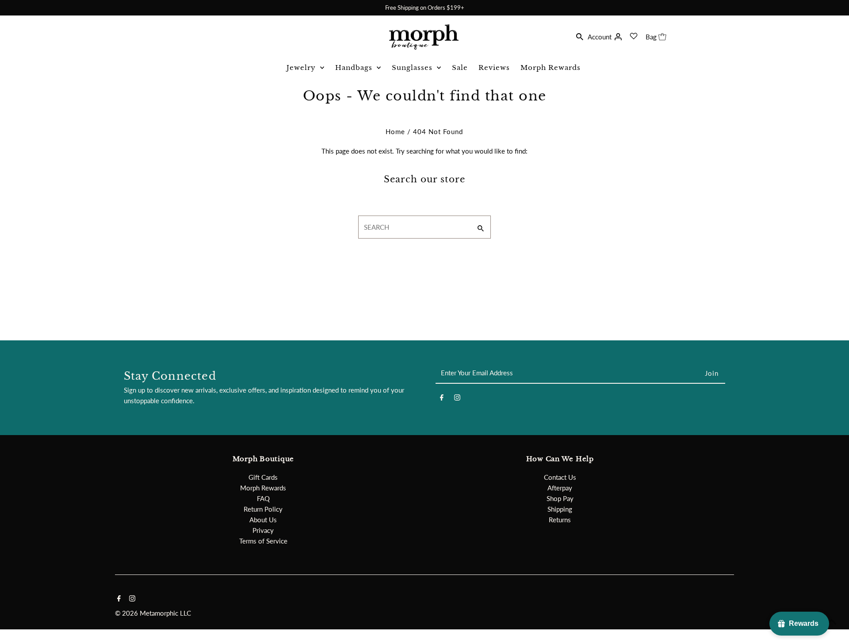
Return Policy (263, 509)
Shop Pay (560, 498)
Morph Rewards (550, 67)
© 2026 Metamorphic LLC (153, 613)
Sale (460, 67)
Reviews (494, 67)
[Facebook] (442, 398)
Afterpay (559, 488)
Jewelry (301, 67)
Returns (560, 520)
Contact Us (560, 477)
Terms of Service (263, 541)
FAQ (263, 498)
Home (395, 131)
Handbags (353, 67)
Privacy (263, 530)
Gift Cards (263, 477)
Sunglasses (412, 67)
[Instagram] (457, 398)
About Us (263, 520)
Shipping (559, 509)
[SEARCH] (579, 36)
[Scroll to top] (831, 622)
